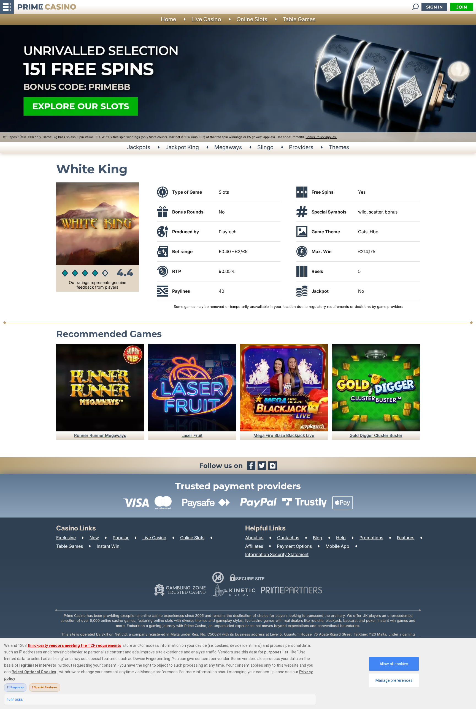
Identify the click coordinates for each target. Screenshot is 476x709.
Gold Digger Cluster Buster (376, 435)
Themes (339, 147)
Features (405, 537)
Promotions (371, 537)
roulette (317, 620)
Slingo (265, 147)
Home (168, 19)
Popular (121, 537)
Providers (301, 147)
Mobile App (337, 546)
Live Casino (206, 19)
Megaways (228, 147)
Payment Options (294, 546)
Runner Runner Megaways (100, 435)
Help (341, 537)
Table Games (299, 19)
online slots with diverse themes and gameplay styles (198, 620)
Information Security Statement (277, 554)
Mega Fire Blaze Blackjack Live (283, 435)
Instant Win (108, 546)
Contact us (288, 537)
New (94, 537)
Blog (317, 537)
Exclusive (66, 537)
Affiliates (254, 546)
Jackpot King (182, 147)
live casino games (260, 620)
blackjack (333, 620)
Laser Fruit (192, 435)
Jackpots (138, 147)
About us (254, 537)
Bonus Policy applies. (321, 137)
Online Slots (252, 19)
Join (461, 7)
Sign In (434, 7)
